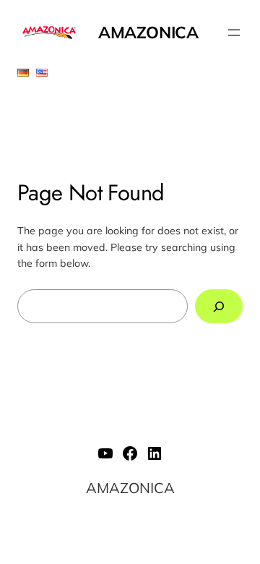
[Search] (219, 306)
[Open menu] (234, 32)
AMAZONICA (148, 32)
